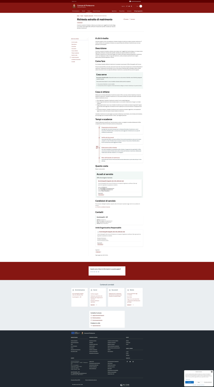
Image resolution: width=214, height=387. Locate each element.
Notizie (127, 340)
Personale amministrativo (75, 349)
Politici (72, 347)
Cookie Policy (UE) (111, 374)
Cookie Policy (194, 384)
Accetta (189, 382)
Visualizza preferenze (208, 382)
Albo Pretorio (110, 363)
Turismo (109, 349)
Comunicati (128, 342)
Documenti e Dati (74, 351)
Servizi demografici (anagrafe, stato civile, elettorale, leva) (111, 181)
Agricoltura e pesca (92, 340)
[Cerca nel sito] (140, 6)
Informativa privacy (111, 366)
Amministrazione (75, 11)
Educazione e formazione (93, 353)
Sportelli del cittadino (112, 365)
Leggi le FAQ (91, 361)
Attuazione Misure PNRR (75, 380)
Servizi (89, 11)
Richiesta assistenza (93, 366)
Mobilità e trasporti (111, 344)
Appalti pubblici (92, 346)
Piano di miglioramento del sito (91, 380)
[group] (79, 298)
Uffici (72, 344)
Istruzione (129, 11)
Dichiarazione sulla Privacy (200, 384)
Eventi (127, 353)
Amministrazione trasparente (113, 361)
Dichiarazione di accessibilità (113, 370)
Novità (83, 11)
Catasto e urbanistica (93, 349)
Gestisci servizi (188, 379)
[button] (211, 371)
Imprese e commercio (112, 342)
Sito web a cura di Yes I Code (77, 384)
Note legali (110, 368)
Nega (199, 382)
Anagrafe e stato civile (93, 344)
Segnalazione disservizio (93, 365)
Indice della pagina (75, 38)
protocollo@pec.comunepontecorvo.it (80, 373)
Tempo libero (122, 11)
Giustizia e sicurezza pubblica (113, 340)
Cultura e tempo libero (93, 351)
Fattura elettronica (92, 368)
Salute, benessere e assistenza (113, 346)
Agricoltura (114, 11)
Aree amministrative (74, 342)
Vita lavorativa (110, 351)
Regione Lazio (74, 1)
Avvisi (127, 344)
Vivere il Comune (96, 11)
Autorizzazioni (91, 347)
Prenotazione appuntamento (94, 363)
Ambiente (91, 342)
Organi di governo (74, 340)
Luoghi (127, 351)
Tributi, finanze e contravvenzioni (114, 347)
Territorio (127, 355)
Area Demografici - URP (75, 372)
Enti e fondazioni (74, 346)
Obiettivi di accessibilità (112, 372)
